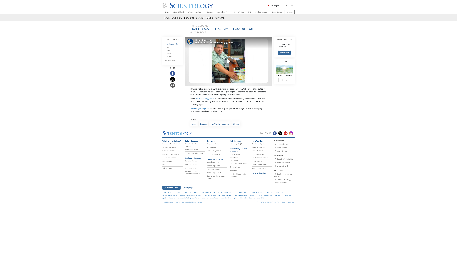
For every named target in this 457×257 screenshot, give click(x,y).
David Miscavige (257, 192)
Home (167, 12)
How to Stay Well (170, 60)
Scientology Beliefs (169, 147)
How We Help (239, 12)
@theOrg (169, 50)
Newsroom (289, 12)
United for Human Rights (210, 198)
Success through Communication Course (193, 172)
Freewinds (233, 170)
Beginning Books (213, 144)
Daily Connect (235, 141)
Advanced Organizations (238, 163)
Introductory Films (213, 154)
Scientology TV (275, 6)
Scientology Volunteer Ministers (190, 195)
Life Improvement (191, 168)
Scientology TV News (214, 172)
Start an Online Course (169, 195)
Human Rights (257, 161)
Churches (210, 12)
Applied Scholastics (168, 198)
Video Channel (167, 168)
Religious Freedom (214, 169)
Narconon (287, 195)
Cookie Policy (271, 202)
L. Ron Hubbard (178, 12)
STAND (252, 195)
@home (236, 124)
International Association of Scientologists (217, 195)
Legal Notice (291, 202)
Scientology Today (223, 12)
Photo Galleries (282, 147)
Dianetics (178, 192)
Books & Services (261, 12)
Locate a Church (282, 166)
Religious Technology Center (275, 192)
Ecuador (203, 124)
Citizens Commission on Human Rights (252, 198)
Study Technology (258, 147)
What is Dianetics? (168, 151)
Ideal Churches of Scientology (236, 159)
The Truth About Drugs (260, 158)
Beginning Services (193, 158)
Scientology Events (214, 166)
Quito (194, 124)
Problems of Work (191, 149)
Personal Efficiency (191, 164)
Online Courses (277, 12)
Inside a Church (168, 161)
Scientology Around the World (238, 150)
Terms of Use (281, 202)
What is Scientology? (195, 12)
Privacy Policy (261, 202)
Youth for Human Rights (228, 198)
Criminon (278, 195)
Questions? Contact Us (285, 159)
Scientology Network (191, 192)
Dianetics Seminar (191, 161)
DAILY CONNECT (172, 39)
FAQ (249, 12)
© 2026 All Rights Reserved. (182, 202)
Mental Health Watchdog (260, 165)
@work (168, 53)
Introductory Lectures (214, 151)
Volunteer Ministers (259, 168)
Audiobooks (211, 147)
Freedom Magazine (241, 195)
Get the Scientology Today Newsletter (282, 181)
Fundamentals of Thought (194, 153)
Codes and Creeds (169, 158)
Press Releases (282, 144)
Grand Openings (213, 162)
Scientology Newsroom (241, 192)
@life (168, 48)
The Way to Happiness (204, 98)
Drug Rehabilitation (259, 154)
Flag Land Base (235, 167)
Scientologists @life (171, 44)
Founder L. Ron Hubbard (171, 144)
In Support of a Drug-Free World (188, 198)
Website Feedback (283, 162)
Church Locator (235, 154)
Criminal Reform (257, 151)
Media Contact (282, 151)
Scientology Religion (208, 192)
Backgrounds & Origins (170, 154)
